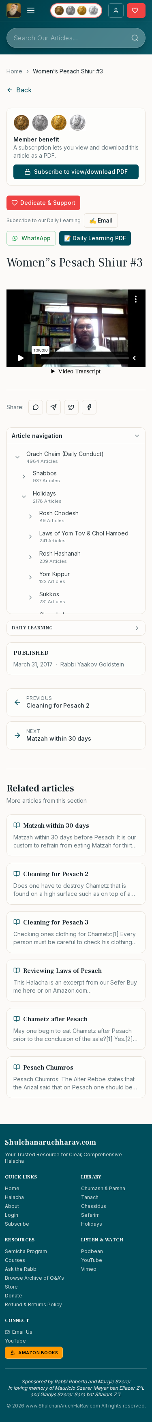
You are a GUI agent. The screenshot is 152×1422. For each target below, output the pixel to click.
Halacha (14, 1197)
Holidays (91, 1224)
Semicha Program (26, 1251)
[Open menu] (30, 10)
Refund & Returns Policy (33, 1304)
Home (14, 71)
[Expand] (24, 476)
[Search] (135, 38)
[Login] (116, 10)
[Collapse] (17, 457)
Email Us (22, 1332)
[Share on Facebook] (89, 407)
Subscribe (17, 1224)
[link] (68, 71)
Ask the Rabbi (21, 1269)
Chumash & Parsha (103, 1188)
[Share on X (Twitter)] (71, 407)
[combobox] (76, 38)
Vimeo (88, 1269)
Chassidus (93, 1206)
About (12, 1206)
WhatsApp (36, 238)
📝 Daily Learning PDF (95, 238)
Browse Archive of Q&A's (34, 1278)
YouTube (91, 1260)
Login (11, 1215)
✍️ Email (101, 220)
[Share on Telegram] (53, 407)
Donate (13, 1296)
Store (11, 1287)
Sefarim (90, 1215)
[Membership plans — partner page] (76, 10)
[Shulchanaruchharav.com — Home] (13, 10)
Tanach (89, 1197)
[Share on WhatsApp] (35, 407)
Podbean (92, 1251)
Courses (15, 1260)
